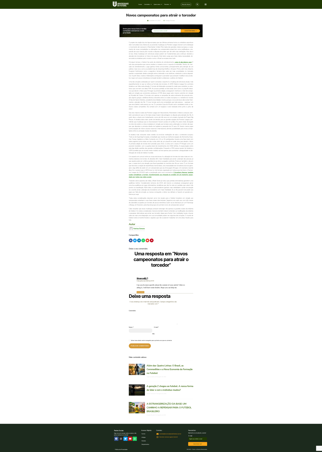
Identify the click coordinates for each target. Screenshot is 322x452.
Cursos (140, 4)
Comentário (132, 310)
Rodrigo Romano (139, 228)
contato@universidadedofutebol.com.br (256, 59)
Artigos (246, 22)
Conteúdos (147, 4)
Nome (131, 327)
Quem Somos (248, 29)
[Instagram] (121, 439)
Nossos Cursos (249, 18)
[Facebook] (116, 439)
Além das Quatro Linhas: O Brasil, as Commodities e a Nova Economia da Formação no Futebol (170, 369)
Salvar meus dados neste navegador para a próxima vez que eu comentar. (151, 340)
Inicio (245, 15)
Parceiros (166, 4)
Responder (140, 292)
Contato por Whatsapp (256, 68)
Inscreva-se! (197, 444)
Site (153, 333)
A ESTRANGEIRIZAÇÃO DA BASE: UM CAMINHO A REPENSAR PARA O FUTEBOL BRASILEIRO (169, 407)
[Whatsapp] (135, 439)
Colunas (143, 441)
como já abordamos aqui (183, 62)
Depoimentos (145, 444)
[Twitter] (125, 439)
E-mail (156, 327)
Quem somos (157, 4)
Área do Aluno (247, 37)
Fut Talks (247, 25)
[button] (186, 4)
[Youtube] (130, 439)
